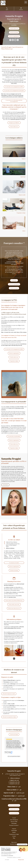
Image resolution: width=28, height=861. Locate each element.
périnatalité (5, 431)
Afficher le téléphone (10, 548)
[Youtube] (15, 40)
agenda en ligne (12, 597)
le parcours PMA (22, 75)
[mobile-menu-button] (25, 2)
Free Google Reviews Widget (14, 756)
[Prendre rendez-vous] (16, 786)
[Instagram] (18, 40)
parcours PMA (20, 112)
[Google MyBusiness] (13, 40)
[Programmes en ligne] (15, 796)
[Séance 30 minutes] (17, 789)
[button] (5, 746)
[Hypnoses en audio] (14, 793)
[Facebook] (10, 40)
